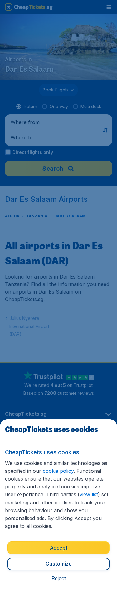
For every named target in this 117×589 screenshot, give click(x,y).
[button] (58, 578)
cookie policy (58, 471)
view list (89, 494)
